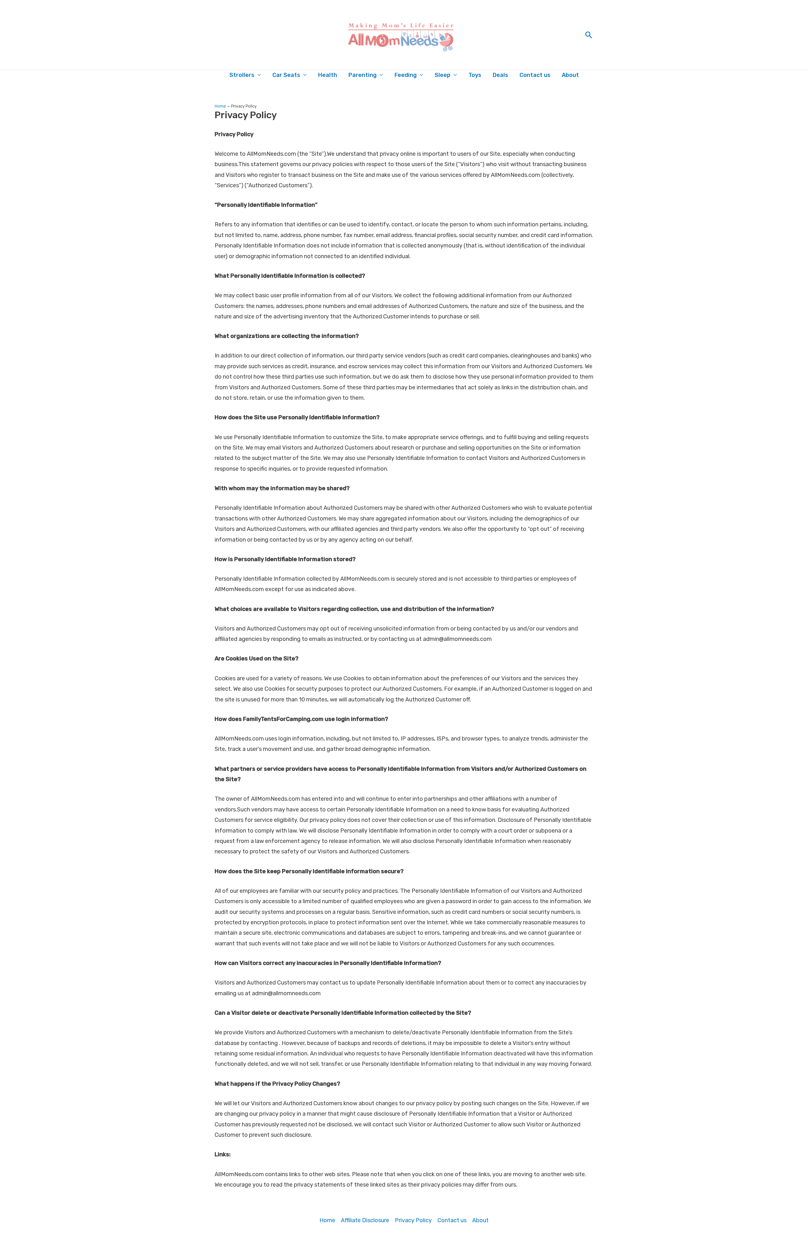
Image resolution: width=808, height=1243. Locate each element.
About (570, 75)
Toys (474, 75)
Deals (500, 75)
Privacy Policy (413, 1220)
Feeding (406, 75)
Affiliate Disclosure (365, 1220)
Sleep (442, 75)
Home (327, 1220)
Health (327, 75)
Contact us (535, 75)
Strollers (241, 75)
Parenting (362, 75)
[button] (588, 34)
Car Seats (286, 75)
